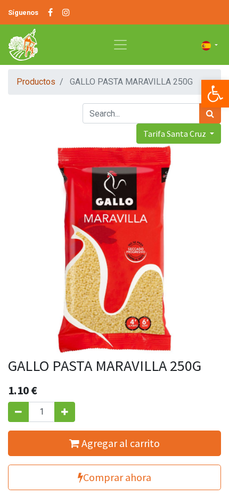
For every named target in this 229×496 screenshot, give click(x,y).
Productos (36, 82)
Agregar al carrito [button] (119, 443)
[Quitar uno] (18, 412)
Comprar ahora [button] (117, 477)
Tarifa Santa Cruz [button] (175, 133)
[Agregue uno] (64, 412)
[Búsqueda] (210, 113)
